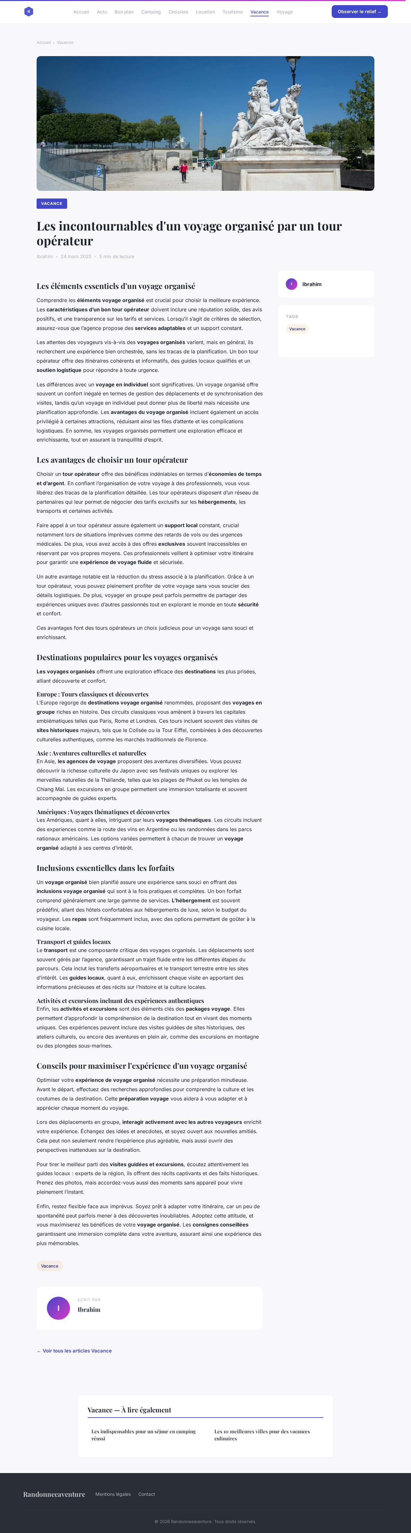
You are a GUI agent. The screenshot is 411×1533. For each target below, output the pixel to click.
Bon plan (124, 11)
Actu (102, 11)
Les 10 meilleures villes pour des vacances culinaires (262, 1434)
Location (205, 11)
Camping (151, 11)
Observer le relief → (360, 11)
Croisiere (178, 11)
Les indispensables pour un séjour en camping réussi (144, 1434)
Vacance (259, 11)
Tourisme (233, 11)
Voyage (284, 11)
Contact (146, 1494)
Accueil (81, 11)
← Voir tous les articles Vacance (74, 1351)
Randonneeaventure (54, 1493)
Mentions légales (113, 1494)
